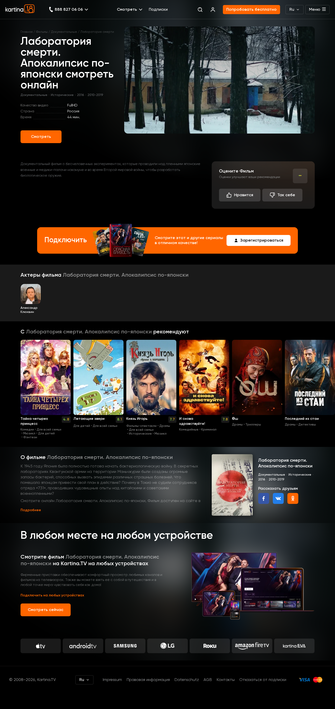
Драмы (164, 426)
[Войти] (212, 9)
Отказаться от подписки (262, 680)
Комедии (27, 429)
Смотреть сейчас (45, 610)
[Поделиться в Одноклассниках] (292, 498)
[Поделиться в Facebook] (263, 498)
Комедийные (188, 429)
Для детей (46, 433)
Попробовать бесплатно (251, 10)
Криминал (208, 429)
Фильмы (42, 32)
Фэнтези (30, 437)
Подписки (158, 10)
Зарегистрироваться (261, 240)
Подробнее (31, 510)
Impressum (112, 680)
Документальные (64, 32)
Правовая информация (148, 680)
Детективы (307, 424)
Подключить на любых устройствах (52, 595)
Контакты (225, 680)
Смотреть (41, 137)
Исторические (62, 95)
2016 (80, 95)
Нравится (243, 195)
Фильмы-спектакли (141, 426)
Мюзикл (29, 433)
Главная (27, 32)
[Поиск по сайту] (200, 9)
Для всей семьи (49, 429)
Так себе (286, 195)
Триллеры (253, 424)
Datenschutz (186, 680)
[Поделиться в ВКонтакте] (278, 498)
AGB (208, 680)
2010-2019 (95, 95)
